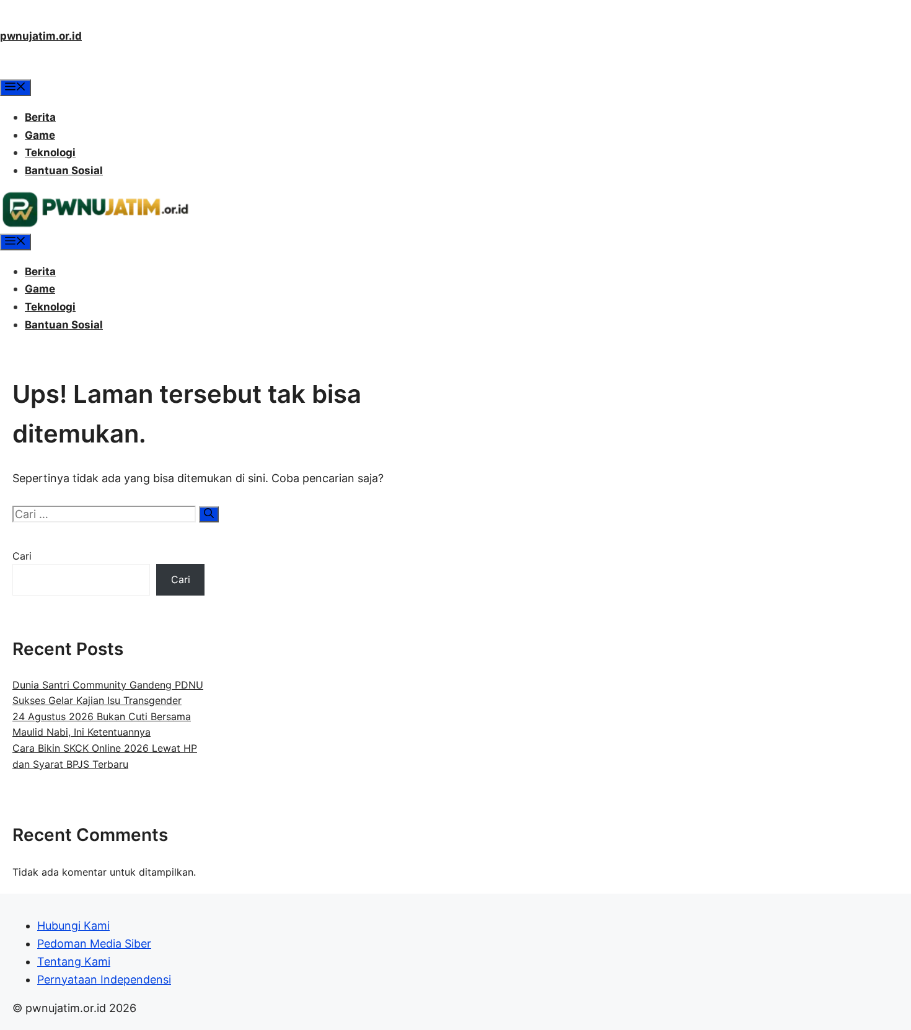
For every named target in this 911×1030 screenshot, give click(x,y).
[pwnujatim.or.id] (95, 224)
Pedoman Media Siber (94, 943)
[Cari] (209, 514)
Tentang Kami (73, 961)
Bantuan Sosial (64, 170)
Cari (22, 556)
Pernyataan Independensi (104, 979)
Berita (40, 117)
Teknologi (50, 152)
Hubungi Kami (73, 925)
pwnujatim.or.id (41, 36)
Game (40, 135)
